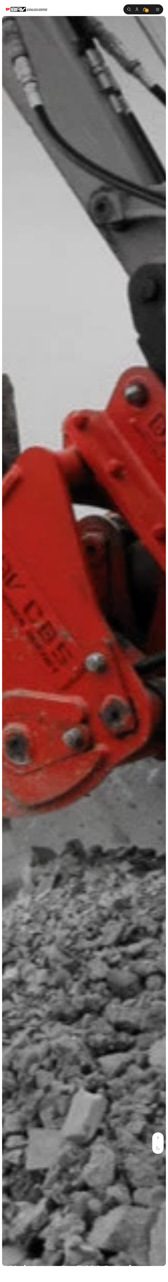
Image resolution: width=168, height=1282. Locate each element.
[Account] (137, 9)
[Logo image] (27, 9)
